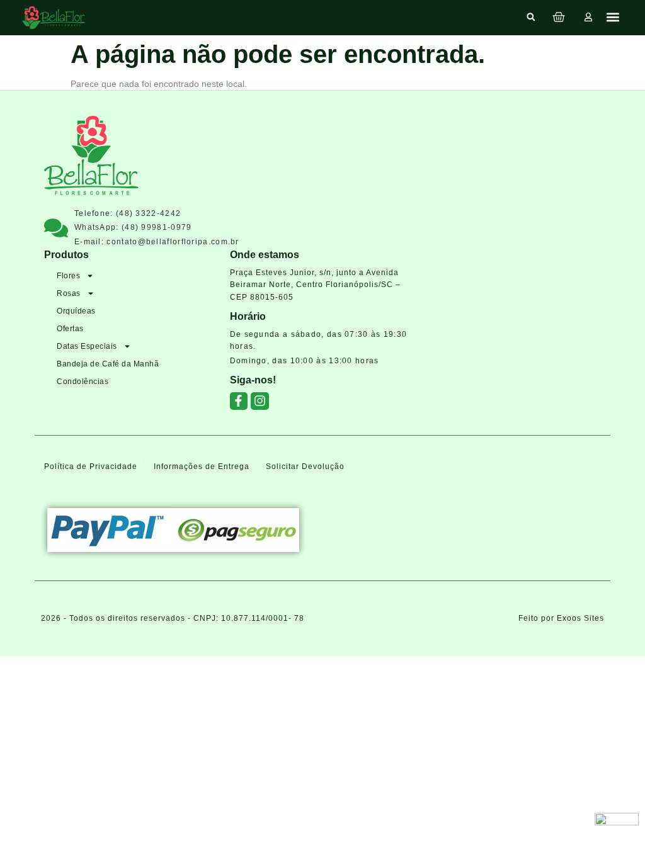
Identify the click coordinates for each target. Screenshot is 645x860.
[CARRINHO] (558, 17)
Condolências (82, 381)
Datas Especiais (87, 346)
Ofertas (70, 328)
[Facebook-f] (239, 401)
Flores (68, 275)
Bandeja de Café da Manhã (108, 363)
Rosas (69, 293)
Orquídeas (76, 311)
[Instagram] (260, 401)
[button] (531, 17)
